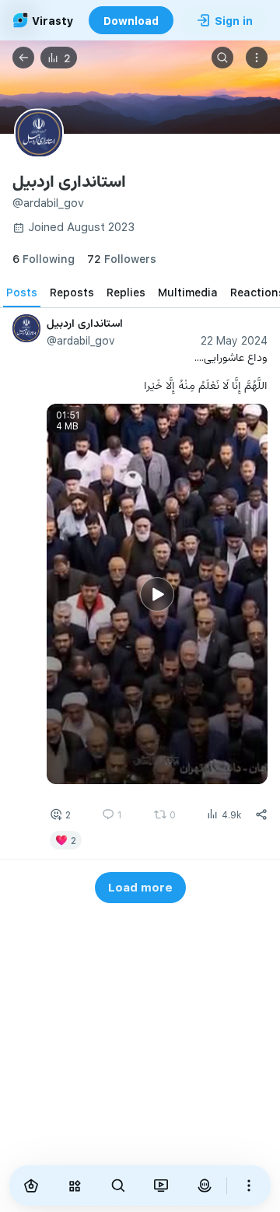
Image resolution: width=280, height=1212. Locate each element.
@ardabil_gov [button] (81, 340)
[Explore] (74, 1185)
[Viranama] (162, 1185)
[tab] (22, 291)
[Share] (261, 814)
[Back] (23, 57)
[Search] (222, 57)
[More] (249, 1185)
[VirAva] (204, 1185)
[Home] (31, 1185)
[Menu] (257, 57)
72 (121, 258)
